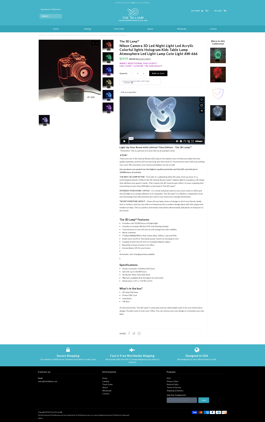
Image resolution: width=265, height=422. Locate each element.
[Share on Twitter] (134, 333)
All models (50, 35)
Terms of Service (174, 387)
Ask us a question (128, 92)
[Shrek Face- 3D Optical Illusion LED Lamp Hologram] (218, 81)
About (150, 28)
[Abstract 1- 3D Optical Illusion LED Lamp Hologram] (218, 120)
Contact (213, 28)
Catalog (87, 28)
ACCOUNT (195, 11)
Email (40, 378)
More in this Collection (218, 42)
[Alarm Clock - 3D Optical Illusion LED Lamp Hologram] (218, 62)
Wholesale (181, 28)
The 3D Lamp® (56, 412)
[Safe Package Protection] (218, 101)
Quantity (123, 73)
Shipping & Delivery (175, 390)
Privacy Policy (172, 381)
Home (56, 28)
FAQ (169, 378)
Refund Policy (173, 384)
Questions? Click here (51, 9)
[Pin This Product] (139, 333)
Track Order (118, 28)
